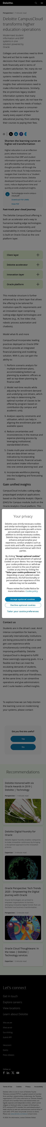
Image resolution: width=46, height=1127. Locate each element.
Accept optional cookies (22, 599)
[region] (23, 563)
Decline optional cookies (22, 605)
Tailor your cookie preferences (23, 611)
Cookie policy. (32, 591)
